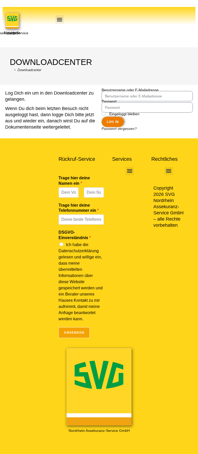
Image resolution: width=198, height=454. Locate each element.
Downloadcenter (29, 70)
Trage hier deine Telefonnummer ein (79, 208)
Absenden (74, 332)
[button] (59, 19)
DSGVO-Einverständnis (75, 235)
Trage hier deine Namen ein (74, 181)
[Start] (11, 70)
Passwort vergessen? (119, 129)
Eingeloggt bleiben (123, 114)
